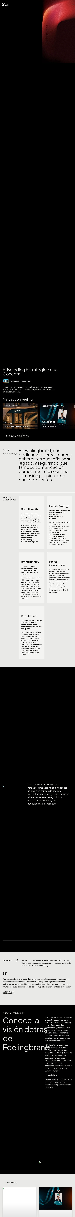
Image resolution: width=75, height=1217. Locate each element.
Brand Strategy (59, 506)
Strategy (15, 405)
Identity (6, 405)
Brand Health (29, 509)
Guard (57, 405)
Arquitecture (45, 405)
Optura (8, 423)
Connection (52, 405)
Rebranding (49, 406)
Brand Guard (29, 616)
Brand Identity (30, 561)
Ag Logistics (48, 421)
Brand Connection (57, 563)
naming (11, 405)
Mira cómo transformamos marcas (21, 381)
